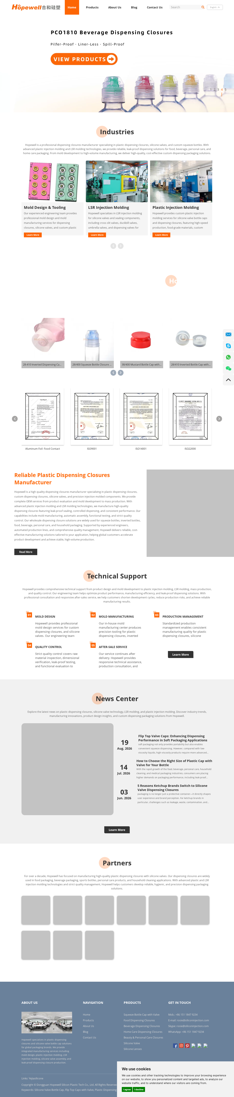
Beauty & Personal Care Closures (143, 1037)
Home (72, 7)
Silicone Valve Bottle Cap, (49, 1090)
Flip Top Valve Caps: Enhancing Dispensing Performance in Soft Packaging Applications (172, 738)
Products (92, 7)
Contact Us (155, 7)
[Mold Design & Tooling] (181, 181)
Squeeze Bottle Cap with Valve (142, 1014)
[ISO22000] (141, 416)
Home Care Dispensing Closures (143, 1032)
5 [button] (225, 89)
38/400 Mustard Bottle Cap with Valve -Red (97, 364)
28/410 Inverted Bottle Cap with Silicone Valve (149, 364)
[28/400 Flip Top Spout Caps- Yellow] (191, 339)
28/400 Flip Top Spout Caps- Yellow (191, 364)
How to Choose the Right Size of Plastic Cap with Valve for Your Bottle (174, 763)
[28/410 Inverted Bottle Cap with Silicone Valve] (141, 339)
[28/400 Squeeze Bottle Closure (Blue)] (42, 339)
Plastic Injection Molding (111, 207)
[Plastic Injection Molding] (117, 181)
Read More (25, 552)
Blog (134, 7)
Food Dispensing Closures (139, 1020)
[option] (117, 63)
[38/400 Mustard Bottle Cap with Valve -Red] (92, 339)
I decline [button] (138, 1089)
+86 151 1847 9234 (193, 1032)
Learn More (33, 234)
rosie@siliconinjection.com (193, 1020)
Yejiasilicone (36, 1078)
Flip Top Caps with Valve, (79, 1090)
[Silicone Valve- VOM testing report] (190, 416)
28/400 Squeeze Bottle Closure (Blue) (45, 364)
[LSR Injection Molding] (52, 181)
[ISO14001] (92, 416)
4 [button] (222, 89)
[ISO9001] (42, 416)
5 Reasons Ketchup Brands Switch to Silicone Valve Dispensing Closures (172, 788)
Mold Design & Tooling (173, 207)
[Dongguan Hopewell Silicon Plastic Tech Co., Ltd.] (36, 7)
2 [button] (214, 89)
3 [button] (218, 89)
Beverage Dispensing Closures (142, 1026)
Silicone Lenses (133, 1049)
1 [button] (211, 89)
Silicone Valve (132, 1043)
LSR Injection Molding (44, 207)
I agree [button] (127, 1089)
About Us (114, 7)
